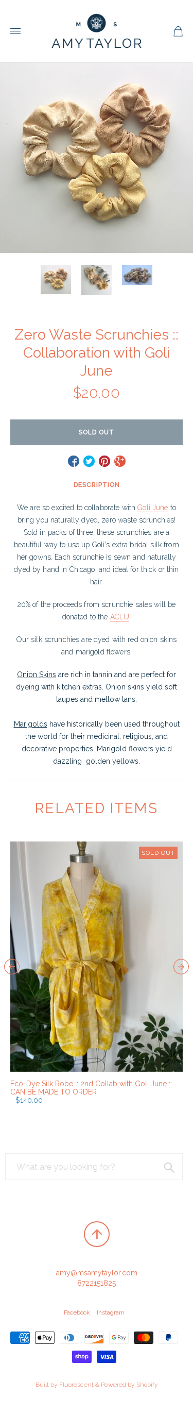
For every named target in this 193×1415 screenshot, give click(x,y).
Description (97, 484)
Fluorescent (76, 1384)
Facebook (77, 1312)
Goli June (152, 507)
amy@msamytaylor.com (96, 1273)
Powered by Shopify (129, 1384)
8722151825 (96, 1283)
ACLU (120, 617)
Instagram (111, 1312)
